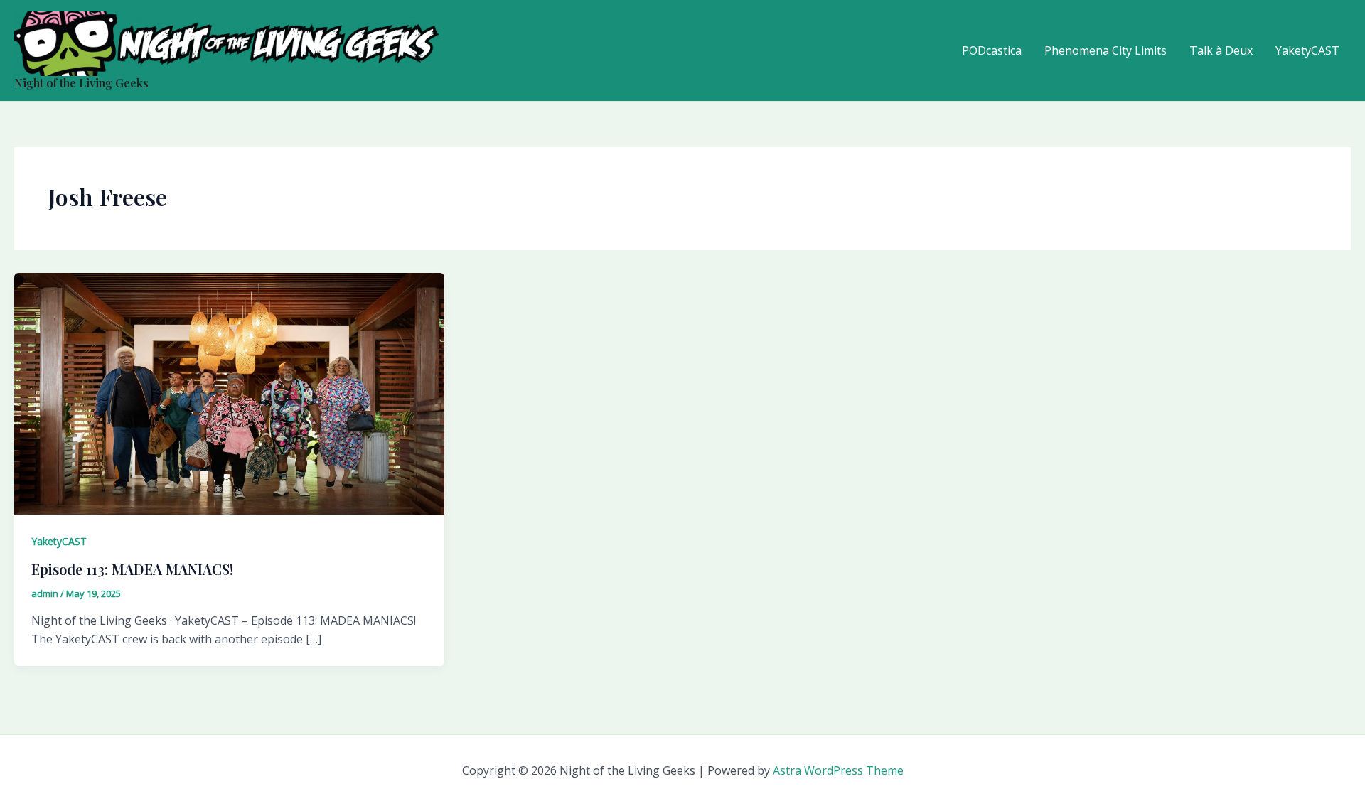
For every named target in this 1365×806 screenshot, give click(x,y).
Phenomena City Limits (1105, 50)
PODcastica (992, 50)
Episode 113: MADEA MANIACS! (132, 569)
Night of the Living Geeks (81, 82)
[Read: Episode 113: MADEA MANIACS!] (229, 393)
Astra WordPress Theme (838, 770)
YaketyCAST (1307, 50)
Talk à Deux (1221, 50)
